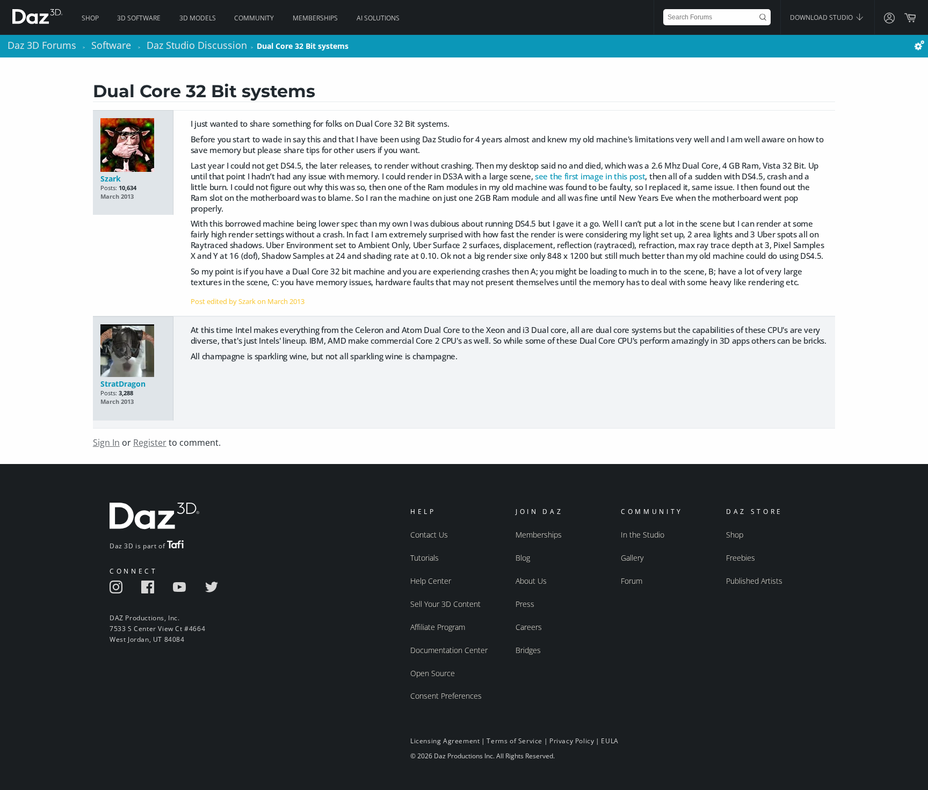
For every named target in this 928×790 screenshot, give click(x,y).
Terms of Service (514, 740)
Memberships (315, 18)
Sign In (106, 442)
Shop (90, 18)
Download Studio (822, 17)
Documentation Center (449, 650)
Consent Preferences (446, 696)
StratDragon (123, 384)
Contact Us (429, 535)
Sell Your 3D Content (445, 604)
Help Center (430, 581)
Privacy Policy (571, 740)
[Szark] (132, 145)
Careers (529, 627)
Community (254, 18)
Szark (110, 178)
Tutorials (424, 558)
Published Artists (754, 581)
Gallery (632, 558)
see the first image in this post (590, 176)
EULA (609, 740)
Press (525, 604)
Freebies (740, 558)
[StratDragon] (132, 351)
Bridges (528, 650)
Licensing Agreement (445, 740)
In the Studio (642, 535)
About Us (531, 581)
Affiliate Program (437, 627)
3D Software (139, 18)
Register (149, 442)
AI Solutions (378, 18)
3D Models (197, 18)
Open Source (432, 673)
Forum (631, 581)
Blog (523, 558)
